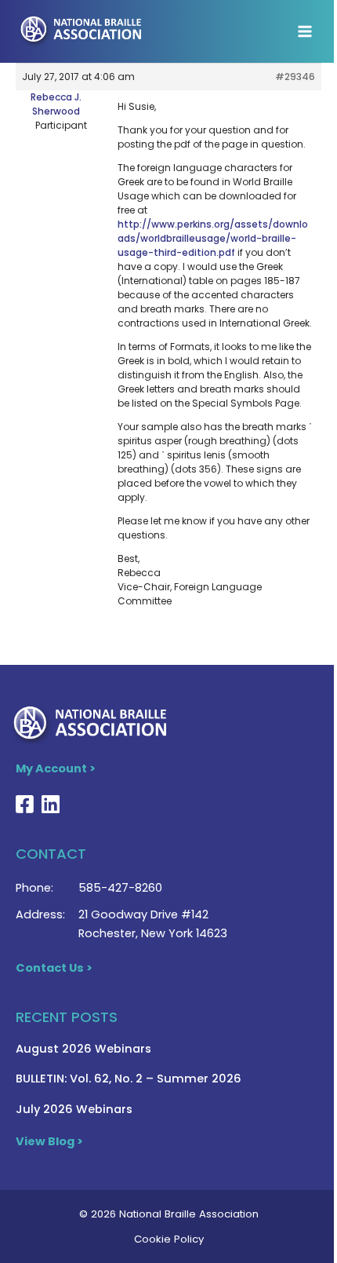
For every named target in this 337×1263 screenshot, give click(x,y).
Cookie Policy (169, 1239)
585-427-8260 (120, 888)
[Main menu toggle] (304, 31)
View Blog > (49, 1141)
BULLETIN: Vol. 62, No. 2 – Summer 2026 (128, 1078)
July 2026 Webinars (74, 1109)
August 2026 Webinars (83, 1049)
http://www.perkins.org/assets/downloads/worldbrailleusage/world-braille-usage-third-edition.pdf (213, 238)
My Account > (56, 768)
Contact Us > (54, 968)
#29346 (295, 76)
